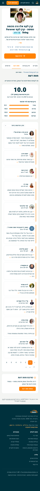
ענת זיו (26, 184)
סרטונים (7, 66)
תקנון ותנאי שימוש (32, 475)
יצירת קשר (18, 56)
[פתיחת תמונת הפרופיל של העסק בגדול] (20, 17)
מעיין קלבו (24, 320)
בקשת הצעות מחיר (32, 445)
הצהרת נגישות (12, 475)
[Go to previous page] (34, 362)
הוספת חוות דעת (27, 389)
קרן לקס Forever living (31, 72)
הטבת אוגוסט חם (14, 439)
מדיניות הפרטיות (10, 399)
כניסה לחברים (25, 3)
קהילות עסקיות (33, 442)
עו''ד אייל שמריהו (22, 301)
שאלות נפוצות (15, 445)
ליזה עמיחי (24, 285)
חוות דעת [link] (19, 72)
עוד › (20, 43)
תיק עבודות (26, 66)
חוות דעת (16, 66)
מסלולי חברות (15, 442)
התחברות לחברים (14, 448)
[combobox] (14, 125)
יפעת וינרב (24, 154)
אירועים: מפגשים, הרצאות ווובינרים (30, 449)
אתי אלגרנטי (24, 206)
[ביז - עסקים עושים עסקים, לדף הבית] (37, 2)
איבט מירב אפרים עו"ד (21, 132)
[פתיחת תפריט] (3, 3)
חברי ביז (35, 436)
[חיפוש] (32, 3)
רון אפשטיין (24, 265)
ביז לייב (25, 425)
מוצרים (35, 66)
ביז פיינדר (18, 425)
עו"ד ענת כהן (24, 342)
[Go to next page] (26, 367)
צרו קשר (35, 464)
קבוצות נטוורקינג (33, 439)
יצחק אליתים (23, 249)
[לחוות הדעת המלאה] (20, 139)
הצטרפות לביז (12, 3)
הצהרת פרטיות (21, 475)
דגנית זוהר (24, 170)
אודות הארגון (34, 458)
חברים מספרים (33, 461)
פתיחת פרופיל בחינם (13, 436)
